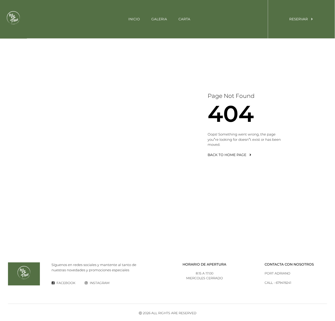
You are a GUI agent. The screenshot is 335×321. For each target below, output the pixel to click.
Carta (184, 19)
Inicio (134, 19)
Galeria (159, 19)
